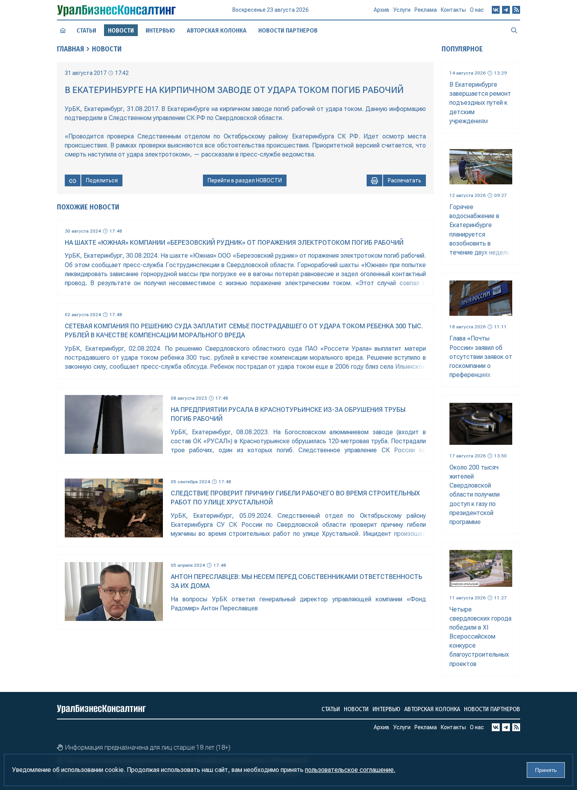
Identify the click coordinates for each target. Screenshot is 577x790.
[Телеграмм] (506, 10)
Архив (381, 10)
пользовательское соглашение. (350, 770)
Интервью (160, 30)
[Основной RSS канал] (516, 10)
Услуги (402, 10)
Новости (107, 49)
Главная (70, 49)
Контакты (453, 10)
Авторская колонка (217, 30)
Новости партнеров (288, 30)
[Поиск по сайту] (514, 30)
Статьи (86, 30)
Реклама (425, 10)
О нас (477, 10)
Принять (546, 770)
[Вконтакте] (496, 10)
